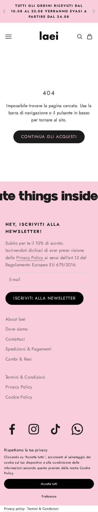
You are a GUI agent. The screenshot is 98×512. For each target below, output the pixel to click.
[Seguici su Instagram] (33, 429)
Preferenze (49, 496)
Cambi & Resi (18, 359)
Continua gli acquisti (49, 137)
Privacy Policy (30, 257)
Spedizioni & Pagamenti (28, 349)
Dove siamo (16, 329)
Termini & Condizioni (42, 508)
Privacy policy (14, 508)
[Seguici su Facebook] (12, 429)
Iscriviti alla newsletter (44, 298)
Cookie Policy (18, 397)
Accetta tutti (49, 483)
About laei (15, 319)
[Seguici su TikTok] (55, 429)
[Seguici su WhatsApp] (77, 429)
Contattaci (15, 339)
